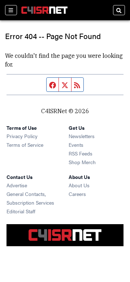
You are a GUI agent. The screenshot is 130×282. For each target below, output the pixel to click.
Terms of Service (24, 144)
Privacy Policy (22, 136)
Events (76, 144)
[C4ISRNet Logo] (44, 10)
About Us (79, 185)
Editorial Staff (20, 211)
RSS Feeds (80, 153)
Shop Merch (82, 162)
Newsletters (82, 136)
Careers (77, 193)
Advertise (16, 185)
